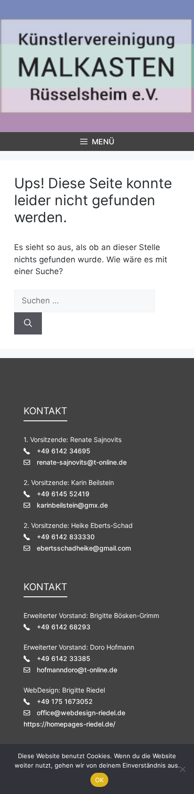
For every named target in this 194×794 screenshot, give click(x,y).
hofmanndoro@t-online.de (77, 670)
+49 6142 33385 (63, 658)
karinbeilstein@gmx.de (72, 505)
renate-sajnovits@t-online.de (82, 462)
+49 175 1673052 (65, 701)
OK (99, 780)
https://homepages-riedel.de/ (69, 724)
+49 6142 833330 (66, 537)
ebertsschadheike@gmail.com (84, 548)
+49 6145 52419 (63, 494)
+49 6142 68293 (63, 627)
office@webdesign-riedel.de (81, 713)
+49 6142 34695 (63, 451)
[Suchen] (28, 323)
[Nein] (182, 769)
